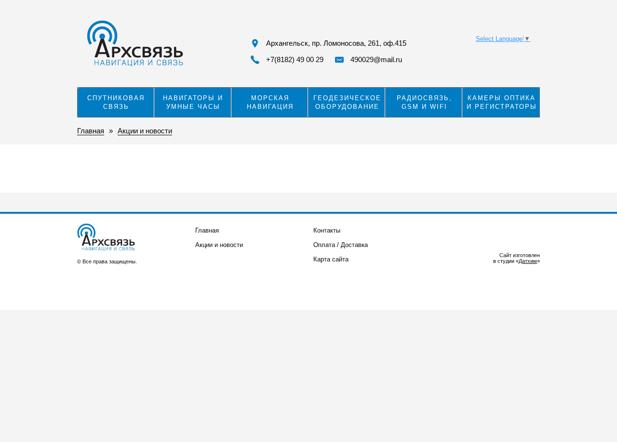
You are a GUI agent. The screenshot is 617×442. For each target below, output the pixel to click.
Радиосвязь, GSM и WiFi (424, 102)
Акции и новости (219, 244)
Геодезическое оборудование (347, 102)
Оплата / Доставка (340, 244)
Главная (207, 230)
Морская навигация (270, 102)
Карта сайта (331, 259)
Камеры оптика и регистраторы (502, 102)
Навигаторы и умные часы (193, 102)
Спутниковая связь (116, 102)
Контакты (326, 230)
